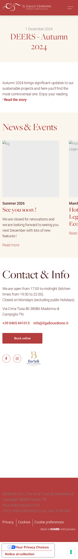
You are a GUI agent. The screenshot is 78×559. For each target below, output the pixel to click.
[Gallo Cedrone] (26, 7)
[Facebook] (6, 358)
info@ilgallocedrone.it (50, 323)
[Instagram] (17, 358)
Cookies (24, 522)
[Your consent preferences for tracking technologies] (71, 552)
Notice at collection (19, 554)
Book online (22, 338)
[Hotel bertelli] (34, 359)
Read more (10, 244)
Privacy (8, 522)
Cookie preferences (49, 522)
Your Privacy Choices (32, 547)
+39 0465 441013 (15, 323)
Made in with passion (58, 529)
